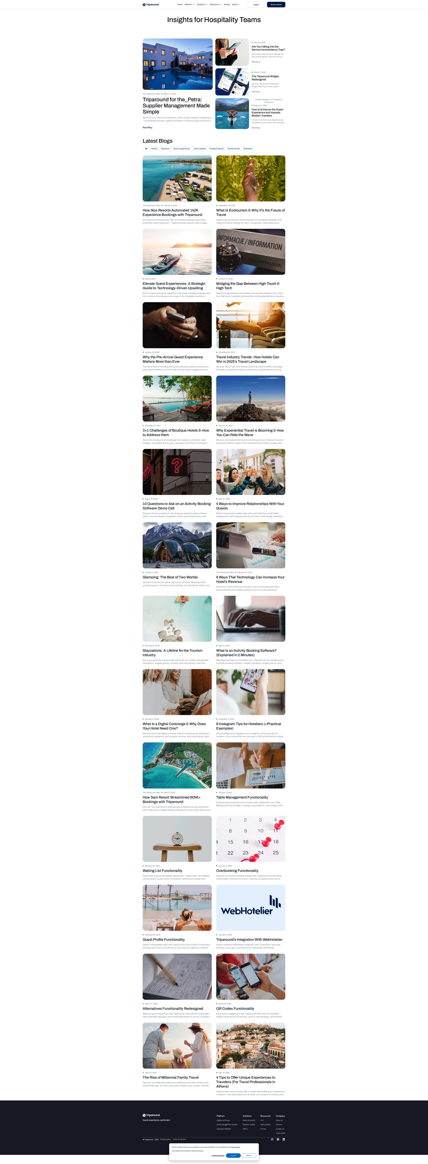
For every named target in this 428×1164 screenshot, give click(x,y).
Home (179, 4)
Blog (262, 1120)
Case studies (265, 1124)
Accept (233, 1156)
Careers (279, 1124)
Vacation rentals (249, 1124)
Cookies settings (218, 1156)
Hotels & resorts (249, 1120)
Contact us (280, 1129)
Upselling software (224, 1129)
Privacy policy (165, 1139)
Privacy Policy (235, 1147)
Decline (248, 1156)
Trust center (280, 1133)
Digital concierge (223, 1120)
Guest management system (227, 1124)
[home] (151, 4)
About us (279, 1120)
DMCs (245, 1129)
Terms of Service (179, 1139)
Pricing (226, 4)
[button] (190, 4)
